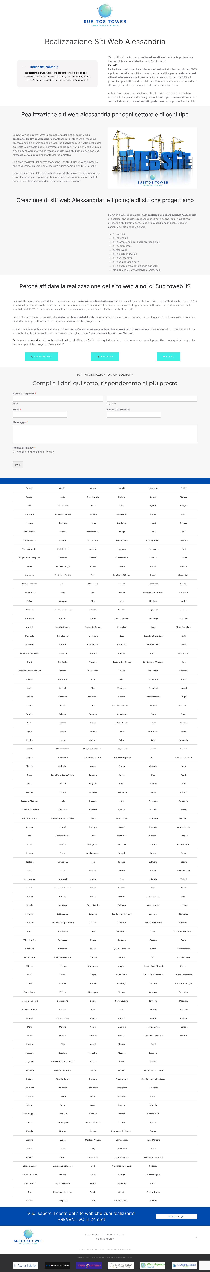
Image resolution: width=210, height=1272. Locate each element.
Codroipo (62, 949)
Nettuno (183, 862)
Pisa (153, 775)
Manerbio (93, 1035)
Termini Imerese (29, 584)
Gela (93, 1166)
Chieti (153, 931)
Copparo (153, 1166)
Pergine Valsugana (62, 1070)
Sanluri (122, 775)
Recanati (183, 1009)
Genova (121, 1035)
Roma (183, 940)
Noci (63, 584)
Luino (93, 931)
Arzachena (122, 792)
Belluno (121, 497)
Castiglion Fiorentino (153, 636)
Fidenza (153, 1009)
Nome (15, 403)
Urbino (153, 1183)
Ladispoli (183, 836)
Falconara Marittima (62, 1192)
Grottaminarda (63, 836)
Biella (93, 505)
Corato (62, 540)
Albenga (122, 1053)
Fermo (183, 966)
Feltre (121, 740)
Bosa (121, 879)
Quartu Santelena (122, 949)
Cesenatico (183, 575)
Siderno (29, 966)
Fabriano (183, 1027)
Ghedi (93, 1044)
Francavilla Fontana (63, 610)
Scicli (29, 723)
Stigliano (30, 1061)
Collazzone (93, 1157)
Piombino (153, 801)
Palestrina (183, 801)
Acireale (29, 697)
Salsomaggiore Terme (153, 1157)
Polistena (29, 949)
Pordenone (62, 931)
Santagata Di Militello (29, 653)
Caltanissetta (30, 540)
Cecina (153, 792)
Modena (153, 1061)
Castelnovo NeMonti (153, 1035)
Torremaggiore (29, 1114)
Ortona (153, 844)
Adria (121, 505)
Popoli (153, 870)
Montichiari (93, 1053)
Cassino (183, 644)
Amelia (93, 1192)
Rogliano (29, 862)
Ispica (29, 731)
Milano (93, 888)
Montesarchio (62, 749)
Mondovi (93, 740)
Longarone (122, 749)
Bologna (183, 505)
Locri (29, 975)
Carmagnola (93, 497)
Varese (93, 766)
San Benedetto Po (93, 1122)
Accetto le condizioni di (35, 451)
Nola (63, 801)
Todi (29, 505)
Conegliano (121, 714)
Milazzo (29, 679)
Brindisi (62, 618)
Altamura (62, 557)
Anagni (183, 688)
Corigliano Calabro (29, 818)
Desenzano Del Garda (63, 1166)
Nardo (63, 705)
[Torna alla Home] (105, 15)
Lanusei (121, 862)
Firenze (153, 557)
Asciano (29, 1157)
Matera (29, 1079)
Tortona (93, 653)
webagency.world (158, 1265)
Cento (153, 1096)
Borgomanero (93, 532)
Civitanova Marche (183, 975)
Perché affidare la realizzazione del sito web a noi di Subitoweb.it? (56, 80)
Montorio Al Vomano (153, 975)
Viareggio (153, 766)
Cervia (183, 532)
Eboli (62, 870)
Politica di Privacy (24, 447)
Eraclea (121, 584)
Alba (93, 688)
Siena (153, 627)
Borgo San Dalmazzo (93, 749)
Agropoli (63, 879)
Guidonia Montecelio (183, 931)
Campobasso (122, 1140)
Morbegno (93, 992)
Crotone (29, 896)
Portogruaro (29, 1183)
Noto (29, 775)
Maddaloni (62, 766)
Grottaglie (62, 662)
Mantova (93, 1131)
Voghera (93, 783)
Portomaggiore (153, 1174)
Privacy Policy (115, 1235)
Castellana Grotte (63, 575)
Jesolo (122, 592)
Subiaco (183, 792)
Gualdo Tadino (121, 1157)
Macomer (121, 836)
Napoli (63, 827)
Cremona (93, 1079)
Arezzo (153, 653)
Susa (93, 575)
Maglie (63, 731)
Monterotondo (183, 827)
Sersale (29, 905)
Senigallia (62, 1200)
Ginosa (62, 644)
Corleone (29, 575)
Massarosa (153, 584)
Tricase (62, 723)
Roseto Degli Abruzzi (153, 966)
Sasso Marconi (153, 1140)
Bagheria (29, 610)
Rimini (183, 601)
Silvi (153, 957)
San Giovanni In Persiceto (153, 1079)
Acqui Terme (93, 644)
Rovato (93, 1018)
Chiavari (121, 1044)
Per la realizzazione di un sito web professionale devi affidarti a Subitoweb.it (58, 340)
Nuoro (122, 870)
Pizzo (29, 931)
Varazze (121, 992)
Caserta (62, 792)
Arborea (121, 896)
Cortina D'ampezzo (122, 757)
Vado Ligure (121, 975)
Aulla (153, 740)
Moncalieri (93, 584)
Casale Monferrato (93, 627)
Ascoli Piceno (183, 957)
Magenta (93, 870)
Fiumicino (183, 922)
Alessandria (93, 671)
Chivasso (93, 566)
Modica (29, 740)
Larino (122, 1122)
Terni (93, 1200)
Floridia (29, 766)
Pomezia (183, 905)
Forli (183, 549)
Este (122, 636)
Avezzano (153, 836)
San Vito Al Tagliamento (63, 922)
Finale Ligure (122, 1079)
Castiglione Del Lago (121, 1166)
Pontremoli (153, 731)
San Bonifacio (121, 557)
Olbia (121, 783)
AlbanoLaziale (183, 844)
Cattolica (183, 592)
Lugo (183, 514)
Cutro (29, 888)
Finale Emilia (153, 1114)
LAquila (153, 879)
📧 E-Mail (168, 356)
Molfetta (63, 532)
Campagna (62, 862)
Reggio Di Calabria (29, 1001)
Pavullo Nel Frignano (153, 1070)
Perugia (121, 1174)
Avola (29, 783)
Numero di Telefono (119, 409)
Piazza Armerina (29, 549)
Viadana (93, 1114)
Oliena (122, 766)
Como (63, 1148)
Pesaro (183, 1035)
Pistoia (153, 566)
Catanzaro (29, 922)
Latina (183, 766)
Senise (29, 1035)
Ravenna (183, 540)
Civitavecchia (183, 870)
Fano (153, 532)
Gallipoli (62, 688)
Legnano (93, 879)
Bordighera (122, 1088)
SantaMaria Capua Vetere (62, 775)
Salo (93, 1009)
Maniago (63, 905)
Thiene (122, 671)
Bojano (153, 497)
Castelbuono (29, 592)
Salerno (62, 896)
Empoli (153, 705)
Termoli (121, 1114)
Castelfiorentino (153, 697)
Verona (121, 566)
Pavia (92, 818)
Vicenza (121, 697)
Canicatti (29, 514)
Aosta (62, 1105)
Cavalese (63, 1053)
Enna (29, 566)
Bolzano (62, 1035)
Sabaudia (183, 740)
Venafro (121, 1070)
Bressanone (62, 1001)
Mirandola (153, 1088)
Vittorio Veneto (122, 723)
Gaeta (183, 714)
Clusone (93, 957)
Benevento (63, 757)
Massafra (63, 653)
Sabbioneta (93, 1088)
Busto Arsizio (93, 905)
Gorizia (62, 983)
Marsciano (153, 488)
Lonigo (93, 1148)
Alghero (121, 810)
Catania (29, 705)
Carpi (153, 1044)
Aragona (29, 523)
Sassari (122, 827)
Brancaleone (29, 992)
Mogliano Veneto (93, 1140)
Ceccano (183, 671)
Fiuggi (183, 697)
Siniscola (122, 844)
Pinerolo (93, 610)
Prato (153, 714)
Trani (93, 1174)
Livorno (29, 1148)
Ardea (183, 853)
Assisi (62, 497)
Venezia (121, 610)
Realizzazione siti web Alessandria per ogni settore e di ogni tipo (55, 73)
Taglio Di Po (121, 514)
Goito (92, 1096)
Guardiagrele (153, 905)
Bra (93, 705)
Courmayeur (63, 1122)
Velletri (183, 879)
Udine (62, 975)
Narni (153, 523)
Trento (63, 1096)
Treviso (121, 731)
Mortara (93, 801)
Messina (29, 688)
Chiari (93, 1027)
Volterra (153, 783)
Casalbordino (153, 896)
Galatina (62, 714)
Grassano (29, 1053)
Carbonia (121, 940)
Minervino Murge (63, 514)
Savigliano (93, 697)
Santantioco (121, 931)
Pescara (153, 940)
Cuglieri (121, 888)
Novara (62, 1131)
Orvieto (121, 1192)
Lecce (62, 740)
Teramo (153, 983)
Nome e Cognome (24, 393)
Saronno (93, 914)
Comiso (29, 714)
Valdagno (121, 688)
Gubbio (62, 488)
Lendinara (121, 523)
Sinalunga (153, 618)
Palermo (30, 644)
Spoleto (93, 488)
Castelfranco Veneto (121, 705)
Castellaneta (62, 636)
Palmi (29, 983)
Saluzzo (62, 1174)
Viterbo (183, 610)
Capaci (29, 627)
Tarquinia (183, 618)
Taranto (62, 671)
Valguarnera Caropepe (29, 557)
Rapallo (121, 1018)
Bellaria (183, 566)
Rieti (183, 636)
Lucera (29, 1122)
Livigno (93, 975)
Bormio (93, 983)
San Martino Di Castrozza (62, 1061)
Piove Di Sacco (122, 618)
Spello (183, 488)
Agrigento (29, 1096)
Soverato (29, 914)
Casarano (62, 697)
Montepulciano (153, 540)
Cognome (111, 403)
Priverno (184, 723)
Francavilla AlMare (153, 922)
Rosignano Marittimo (153, 592)
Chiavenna (93, 966)
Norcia (122, 488)
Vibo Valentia (29, 940)
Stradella (93, 792)
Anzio (183, 888)
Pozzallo (29, 749)
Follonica (153, 810)
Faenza (183, 523)
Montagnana (122, 540)
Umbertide (122, 1148)
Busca (93, 723)
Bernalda (29, 1070)
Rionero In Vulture (29, 1009)
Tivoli (183, 896)
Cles (63, 1044)
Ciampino (183, 914)
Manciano (153, 818)
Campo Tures (62, 1018)
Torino (93, 618)
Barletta (29, 1140)
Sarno (62, 853)
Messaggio (20, 422)
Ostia (183, 783)
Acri (29, 836)
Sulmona (153, 862)
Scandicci (153, 688)
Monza (93, 896)
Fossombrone (153, 1192)
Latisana (63, 966)
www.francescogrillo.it (67, 1265)
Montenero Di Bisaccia (121, 1131)
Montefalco (62, 505)
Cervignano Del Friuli (62, 957)
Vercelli (93, 557)
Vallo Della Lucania (62, 888)
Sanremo (121, 1096)
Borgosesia (93, 540)
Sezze (183, 731)
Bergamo (93, 775)
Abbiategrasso (93, 853)
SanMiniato (153, 671)
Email (17, 409)
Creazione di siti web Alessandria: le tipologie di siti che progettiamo (57, 76)
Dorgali (121, 853)
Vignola (153, 1105)
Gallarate (93, 922)
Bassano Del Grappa (122, 662)
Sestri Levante (121, 1001)
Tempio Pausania (29, 1174)
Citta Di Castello (121, 1200)
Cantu (93, 940)
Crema (93, 1070)
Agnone (153, 505)
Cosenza (29, 853)
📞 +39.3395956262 (41, 356)
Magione (122, 1183)
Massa (153, 757)
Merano (62, 1027)
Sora (184, 662)
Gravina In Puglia (62, 566)
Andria (93, 1183)
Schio (121, 679)
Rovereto (62, 1088)
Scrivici (174, 1216)
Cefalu (29, 601)
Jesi (29, 1192)
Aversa (62, 783)
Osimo (29, 1200)
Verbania (93, 514)
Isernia (153, 514)
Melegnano (93, 844)
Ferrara (153, 1131)
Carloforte (121, 922)
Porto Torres (121, 818)
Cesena (183, 557)
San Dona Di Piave (121, 575)
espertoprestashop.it (96, 1265)
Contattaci (92, 1235)
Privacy (49, 451)
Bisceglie (63, 523)
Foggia (29, 1131)
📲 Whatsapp (105, 356)
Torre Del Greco (62, 1183)
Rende (29, 844)
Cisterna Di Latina (183, 757)
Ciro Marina (29, 879)
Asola (92, 1105)
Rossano (30, 827)
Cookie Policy (105, 1239)
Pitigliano (153, 601)
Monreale (29, 636)
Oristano (122, 905)
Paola (29, 870)
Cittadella (121, 644)
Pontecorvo (183, 653)
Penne (153, 949)
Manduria (62, 679)
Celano (153, 853)
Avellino (62, 844)
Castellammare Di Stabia (62, 818)
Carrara (153, 749)
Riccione (184, 584)
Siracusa (29, 792)
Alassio (122, 1061)
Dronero (93, 731)
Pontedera (153, 679)
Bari (63, 592)
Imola (153, 1148)
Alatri (183, 679)
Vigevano (93, 810)
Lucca (153, 723)
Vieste (29, 1105)
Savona (121, 1009)
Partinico (29, 618)
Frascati (183, 810)
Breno (93, 1001)
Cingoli (183, 1018)
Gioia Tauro (29, 957)
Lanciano (153, 914)
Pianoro (183, 497)
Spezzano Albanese (29, 801)
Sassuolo (153, 1053)
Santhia (92, 549)
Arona (93, 523)
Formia (183, 749)
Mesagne (63, 601)
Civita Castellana (183, 627)
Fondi (183, 775)
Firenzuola (153, 549)
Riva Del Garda (62, 1079)
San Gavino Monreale (121, 914)
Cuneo (63, 1140)
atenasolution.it (30, 1265)
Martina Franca (63, 627)
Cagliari (121, 966)
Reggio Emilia (153, 1027)
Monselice (121, 627)
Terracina (153, 1001)
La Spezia (121, 1027)
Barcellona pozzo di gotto (29, 671)
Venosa (29, 1018)
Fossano (93, 714)
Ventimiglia (122, 983)
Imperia (121, 1105)
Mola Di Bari (62, 549)
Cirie (93, 601)
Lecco (93, 949)
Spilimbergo (62, 914)
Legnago (122, 549)
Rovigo (121, 532)
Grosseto (153, 827)
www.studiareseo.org (128, 1265)
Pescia (153, 575)
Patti (29, 662)
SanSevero (29, 1088)
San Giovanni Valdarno (153, 662)
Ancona (153, 1200)
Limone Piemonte (93, 757)
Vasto (153, 888)
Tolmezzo (62, 940)
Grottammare (183, 949)
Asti (93, 679)
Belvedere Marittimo (29, 810)
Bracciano (183, 818)
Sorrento (63, 810)
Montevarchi (153, 644)
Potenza (29, 1044)
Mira (122, 601)
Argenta (153, 1122)
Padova (121, 653)
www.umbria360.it (189, 1265)
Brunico (62, 1009)
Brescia (93, 1061)
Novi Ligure (93, 636)
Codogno (93, 827)
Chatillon (63, 1114)
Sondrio (62, 1157)
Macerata (183, 1001)
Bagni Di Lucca (29, 1166)
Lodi (93, 836)
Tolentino (183, 992)
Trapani (29, 497)
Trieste (63, 992)
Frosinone (183, 705)
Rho (93, 862)
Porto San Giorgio (183, 983)
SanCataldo (29, 532)
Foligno (29, 488)
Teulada (121, 957)
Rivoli (92, 592)
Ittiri (122, 801)
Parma (153, 1018)
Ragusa (29, 757)
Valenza (93, 662)
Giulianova (153, 992)
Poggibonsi (153, 610)
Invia (18, 464)
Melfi (29, 1027)
